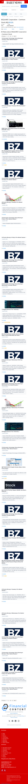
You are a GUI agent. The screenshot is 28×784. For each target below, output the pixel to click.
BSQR (11, 22)
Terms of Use (19, 776)
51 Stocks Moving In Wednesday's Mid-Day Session (12, 360)
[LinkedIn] (15, 721)
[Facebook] (12, 721)
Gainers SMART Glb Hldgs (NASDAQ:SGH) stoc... (13, 43)
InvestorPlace (5, 139)
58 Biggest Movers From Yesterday (11, 431)
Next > (15, 36)
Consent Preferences (5, 783)
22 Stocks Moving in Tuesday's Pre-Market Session (12, 590)
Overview (3, 16)
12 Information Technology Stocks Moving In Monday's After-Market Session (12, 653)
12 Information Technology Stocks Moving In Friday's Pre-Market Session (12, 673)
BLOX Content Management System (15, 779)
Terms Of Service (13, 717)
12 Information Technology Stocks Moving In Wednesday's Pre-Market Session (12, 384)
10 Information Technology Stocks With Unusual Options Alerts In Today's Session (13, 58)
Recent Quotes (4, 9)
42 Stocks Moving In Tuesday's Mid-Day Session (14, 105)
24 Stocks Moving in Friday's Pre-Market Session (14, 237)
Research (21, 29)
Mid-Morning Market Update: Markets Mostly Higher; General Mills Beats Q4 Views (12, 334)
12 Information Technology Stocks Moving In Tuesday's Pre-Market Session (12, 179)
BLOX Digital (10, 780)
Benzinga (4, 46)
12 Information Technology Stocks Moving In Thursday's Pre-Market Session (12, 260)
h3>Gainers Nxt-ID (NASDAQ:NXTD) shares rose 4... (14, 693)
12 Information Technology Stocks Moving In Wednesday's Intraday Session (12, 284)
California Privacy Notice (14, 777)
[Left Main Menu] (2, 2)
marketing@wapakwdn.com (10, 767)
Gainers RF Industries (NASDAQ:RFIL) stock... (13, 658)
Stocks (10, 13)
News (7, 16)
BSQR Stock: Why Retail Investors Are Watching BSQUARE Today (13, 129)
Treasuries (21, 16)
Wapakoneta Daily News (15, 775)
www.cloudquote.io (14, 713)
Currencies (11, 16)
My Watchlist (14, 9)
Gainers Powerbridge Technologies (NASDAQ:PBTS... (14, 453)
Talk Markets (5, 476)
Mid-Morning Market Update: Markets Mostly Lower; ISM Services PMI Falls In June (12, 151)
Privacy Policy (21, 716)
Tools (21, 13)
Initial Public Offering (7, 322)
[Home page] (14, 2)
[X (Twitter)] (9, 721)
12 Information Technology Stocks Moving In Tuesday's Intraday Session (12, 82)
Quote (5, 29)
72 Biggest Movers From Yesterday (11, 309)
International (16, 16)
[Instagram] (18, 721)
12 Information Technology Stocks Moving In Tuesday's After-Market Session (12, 39)
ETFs (16, 13)
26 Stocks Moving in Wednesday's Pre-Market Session (13, 613)
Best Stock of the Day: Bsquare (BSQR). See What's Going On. (14, 491)
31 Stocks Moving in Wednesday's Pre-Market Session (13, 408)
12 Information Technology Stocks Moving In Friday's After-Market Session (12, 218)
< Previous (3, 36)
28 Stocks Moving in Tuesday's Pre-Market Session (12, 203)
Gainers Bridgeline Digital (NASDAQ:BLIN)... (12, 223)
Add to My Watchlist (20, 27)
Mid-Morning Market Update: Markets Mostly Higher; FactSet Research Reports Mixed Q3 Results (12, 562)
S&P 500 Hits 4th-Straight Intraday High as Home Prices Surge (13, 467)
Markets (4, 13)
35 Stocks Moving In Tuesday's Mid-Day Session (14, 537)
